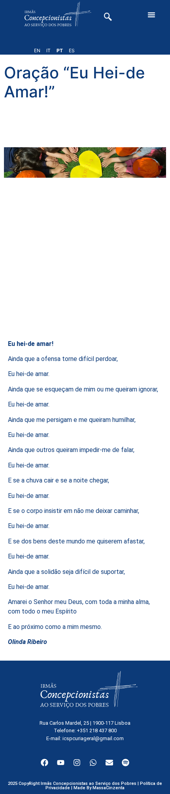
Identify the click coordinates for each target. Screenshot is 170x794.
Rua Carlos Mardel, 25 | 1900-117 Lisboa (85, 723)
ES (72, 50)
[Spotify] (125, 762)
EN (37, 50)
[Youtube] (60, 762)
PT (60, 50)
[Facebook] (44, 762)
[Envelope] (109, 762)
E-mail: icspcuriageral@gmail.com (85, 738)
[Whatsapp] (93, 762)
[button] (151, 15)
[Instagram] (76, 762)
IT (48, 50)
